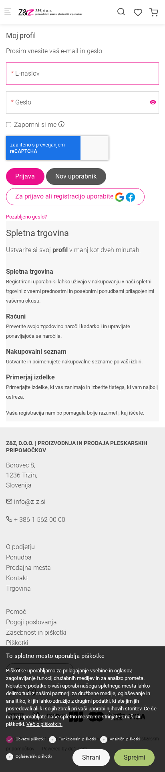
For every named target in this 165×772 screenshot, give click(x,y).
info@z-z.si (29, 501)
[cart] (154, 13)
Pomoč (16, 612)
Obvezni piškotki (30, 739)
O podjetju (20, 547)
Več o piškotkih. (44, 724)
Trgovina (18, 588)
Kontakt (17, 578)
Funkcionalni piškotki (77, 739)
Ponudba (19, 557)
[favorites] (138, 13)
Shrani (91, 757)
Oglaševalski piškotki (34, 756)
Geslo (23, 102)
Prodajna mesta (28, 567)
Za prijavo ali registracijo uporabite (65, 196)
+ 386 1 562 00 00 (38, 519)
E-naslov (27, 73)
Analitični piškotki (125, 739)
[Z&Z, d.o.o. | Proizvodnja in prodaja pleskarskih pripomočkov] (50, 12)
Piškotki (17, 643)
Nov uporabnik (76, 176)
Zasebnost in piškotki (36, 633)
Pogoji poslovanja (31, 622)
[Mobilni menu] (7, 12)
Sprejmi (134, 757)
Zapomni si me (35, 124)
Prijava (25, 176)
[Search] (121, 12)
